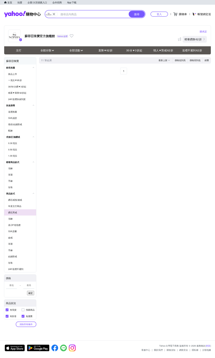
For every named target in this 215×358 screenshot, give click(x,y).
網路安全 (183, 349)
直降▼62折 (105, 50)
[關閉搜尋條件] (54, 14)
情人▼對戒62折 (163, 50)
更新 (208, 345)
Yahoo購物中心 (22, 14)
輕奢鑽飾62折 (193, 39)
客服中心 (145, 349)
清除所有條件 (26, 324)
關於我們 (158, 349)
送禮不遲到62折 (192, 50)
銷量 (207, 60)
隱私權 (195, 349)
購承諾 (203, 31)
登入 (159, 14)
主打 (18, 50)
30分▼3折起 (134, 50)
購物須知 (171, 349)
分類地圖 (206, 349)
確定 (30, 293)
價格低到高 (180, 60)
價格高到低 (195, 60)
